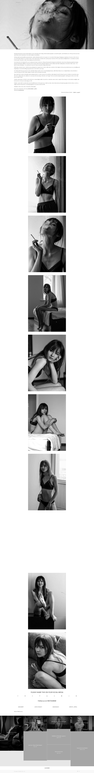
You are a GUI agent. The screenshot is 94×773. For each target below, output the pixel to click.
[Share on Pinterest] (39, 695)
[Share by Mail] (76, 695)
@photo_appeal (76, 92)
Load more (47, 768)
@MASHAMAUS (56, 706)
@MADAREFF (21, 706)
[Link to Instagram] (77, 2)
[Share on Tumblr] (54, 695)
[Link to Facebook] (79, 2)
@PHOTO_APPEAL (73, 706)
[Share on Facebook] (17, 695)
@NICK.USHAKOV (38, 706)
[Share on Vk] (61, 695)
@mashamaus (21, 90)
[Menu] (73, 2)
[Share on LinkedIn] (47, 695)
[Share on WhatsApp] (32, 695)
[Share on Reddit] (69, 695)
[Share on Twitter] (25, 695)
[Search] (71, 2)
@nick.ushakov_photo (32, 88)
